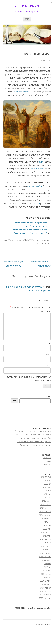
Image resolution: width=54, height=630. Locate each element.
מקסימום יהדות (27, 6)
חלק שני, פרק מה (34, 186)
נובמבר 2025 (45, 508)
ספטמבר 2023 (45, 598)
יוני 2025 (47, 525)
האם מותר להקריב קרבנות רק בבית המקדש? (33, 431)
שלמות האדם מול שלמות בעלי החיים (36, 438)
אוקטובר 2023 (45, 595)
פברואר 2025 (45, 539)
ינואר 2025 (46, 543)
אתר (49, 365)
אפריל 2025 (46, 532)
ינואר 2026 (46, 501)
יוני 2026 (47, 484)
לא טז (40, 162)
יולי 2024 (47, 564)
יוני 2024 (47, 567)
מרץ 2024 (47, 577)
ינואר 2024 (46, 584)
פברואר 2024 (45, 581)
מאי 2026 (47, 487)
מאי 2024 (47, 570)
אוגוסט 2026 (46, 477)
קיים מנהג (35, 203)
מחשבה (47, 464)
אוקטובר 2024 (45, 553)
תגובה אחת (46, 60)
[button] (51, 3)
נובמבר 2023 (45, 591)
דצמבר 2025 (45, 505)
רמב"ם (41, 243)
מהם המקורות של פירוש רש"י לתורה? (30, 223)
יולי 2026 (47, 480)
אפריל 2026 (46, 491)
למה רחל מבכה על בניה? (35, 226)
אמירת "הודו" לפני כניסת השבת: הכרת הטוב (33, 435)
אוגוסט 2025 (46, 518)
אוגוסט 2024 (46, 560)
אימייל (47, 354)
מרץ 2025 (47, 536)
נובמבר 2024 (45, 550)
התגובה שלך (45, 311)
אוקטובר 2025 (45, 512)
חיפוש (48, 397)
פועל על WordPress (43, 625)
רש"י (36, 243)
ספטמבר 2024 (45, 557)
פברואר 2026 (45, 498)
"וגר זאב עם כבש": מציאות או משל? (30, 233)
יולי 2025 (47, 522)
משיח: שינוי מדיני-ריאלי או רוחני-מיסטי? (35, 445)
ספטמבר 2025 (45, 515)
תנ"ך (31, 243)
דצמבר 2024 (45, 546)
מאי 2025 (47, 529)
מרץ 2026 (47, 494)
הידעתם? (12, 240)
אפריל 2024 (46, 574)
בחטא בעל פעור (38, 169)
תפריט (27, 19)
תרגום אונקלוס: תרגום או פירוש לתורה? (29, 230)
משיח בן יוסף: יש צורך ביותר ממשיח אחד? (34, 442)
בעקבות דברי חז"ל (22, 92)
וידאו (49, 461)
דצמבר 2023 (45, 588)
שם (48, 343)
